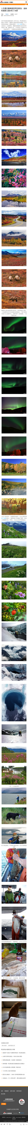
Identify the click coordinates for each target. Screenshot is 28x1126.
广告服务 (13, 1117)
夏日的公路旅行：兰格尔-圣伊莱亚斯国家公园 (13, 1074)
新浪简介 (4, 1117)
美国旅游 (7, 1091)
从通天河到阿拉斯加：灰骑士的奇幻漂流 (12, 1056)
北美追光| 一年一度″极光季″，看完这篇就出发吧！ (14, 1078)
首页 (2, 1091)
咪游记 (7, 14)
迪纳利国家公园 (11, 1045)
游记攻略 (3, 1094)
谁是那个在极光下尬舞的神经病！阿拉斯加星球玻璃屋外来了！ (14, 1052)
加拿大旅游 (12, 1091)
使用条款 (23, 1117)
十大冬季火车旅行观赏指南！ (9, 1071)
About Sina (8, 1117)
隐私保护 (14, 1118)
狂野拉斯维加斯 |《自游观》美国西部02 (12, 1060)
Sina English (18, 1117)
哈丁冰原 (19, 24)
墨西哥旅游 (18, 1091)
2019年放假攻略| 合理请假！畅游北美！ (12, 1067)
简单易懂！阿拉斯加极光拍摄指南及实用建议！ (13, 1063)
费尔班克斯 (4, 1045)
